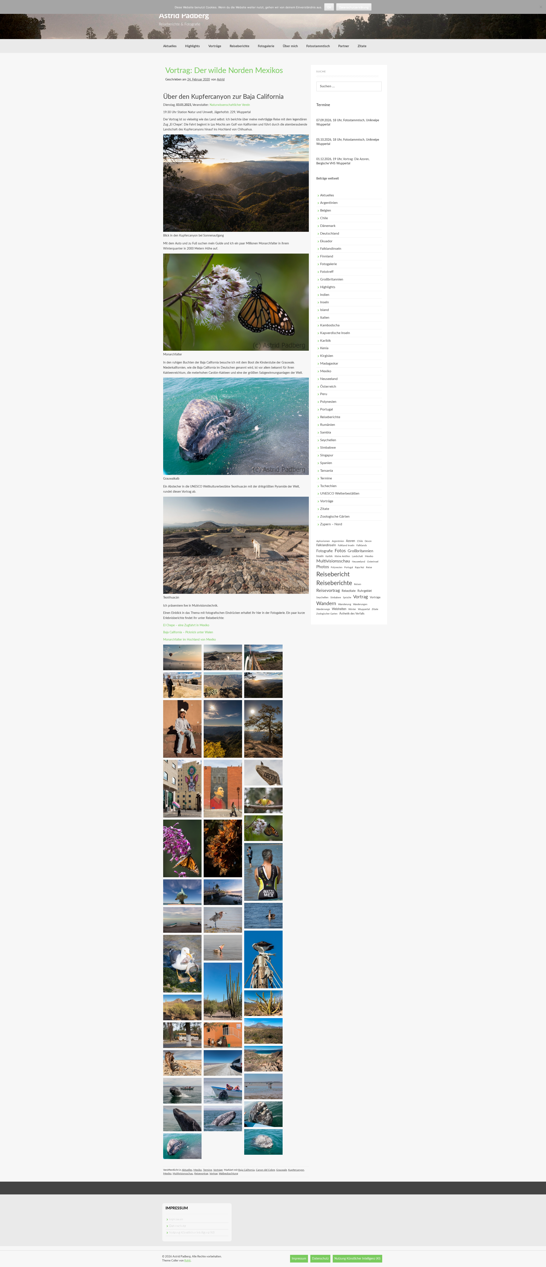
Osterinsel (372, 561)
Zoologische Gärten (335, 516)
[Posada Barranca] (263, 684)
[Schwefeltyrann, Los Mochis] (263, 800)
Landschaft (357, 556)
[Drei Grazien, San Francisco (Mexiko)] (223, 1034)
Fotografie (324, 551)
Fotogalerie (266, 46)
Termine (207, 1170)
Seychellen (328, 440)
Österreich (328, 386)
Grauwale (281, 1170)
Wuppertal (364, 609)
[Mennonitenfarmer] (182, 684)
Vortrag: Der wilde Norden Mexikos (224, 70)
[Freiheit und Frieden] (263, 772)
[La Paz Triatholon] (263, 871)
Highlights (192, 46)
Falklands (361, 545)
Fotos (340, 551)
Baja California (246, 1170)
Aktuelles (170, 46)
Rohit (187, 1260)
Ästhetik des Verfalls (351, 613)
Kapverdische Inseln (335, 333)
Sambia (325, 432)
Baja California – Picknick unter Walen (188, 632)
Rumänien (327, 424)
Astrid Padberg (184, 16)
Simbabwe (328, 447)
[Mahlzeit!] (263, 959)
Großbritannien (331, 279)
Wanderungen (360, 604)
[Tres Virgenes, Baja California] (263, 1002)
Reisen (357, 584)
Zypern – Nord (331, 524)
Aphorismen (323, 541)
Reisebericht (333, 574)
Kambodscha (330, 325)
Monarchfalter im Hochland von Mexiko (189, 639)
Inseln (324, 302)
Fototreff (327, 271)
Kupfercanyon (296, 1170)
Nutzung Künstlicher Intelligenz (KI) (192, 1232)
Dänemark (327, 226)
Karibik (325, 340)
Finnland (326, 256)
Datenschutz (177, 1226)
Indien (324, 294)
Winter (352, 609)
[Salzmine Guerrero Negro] (223, 1062)
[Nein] (541, 7)
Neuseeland (329, 379)
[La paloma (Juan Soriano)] (182, 891)
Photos (322, 567)
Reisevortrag (201, 1173)
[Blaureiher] (223, 919)
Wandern (326, 603)
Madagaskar (329, 363)
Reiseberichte (239, 46)
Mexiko (197, 1170)
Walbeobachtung (228, 1173)
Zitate (362, 46)
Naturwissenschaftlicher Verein (230, 105)
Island (324, 310)
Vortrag (213, 1173)
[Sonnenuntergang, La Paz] (182, 919)
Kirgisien (326, 356)
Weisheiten (339, 609)
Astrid (221, 79)
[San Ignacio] (182, 1034)
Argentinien (329, 202)
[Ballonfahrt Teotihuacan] (182, 657)
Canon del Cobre (265, 1170)
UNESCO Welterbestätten (339, 493)
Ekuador (326, 241)
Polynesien (328, 401)
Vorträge (214, 46)
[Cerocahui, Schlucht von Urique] (223, 684)
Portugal (326, 409)
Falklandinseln (330, 248)
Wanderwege (323, 609)
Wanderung (344, 604)
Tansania (326, 470)
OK (329, 7)
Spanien (326, 463)
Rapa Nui (359, 567)
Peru (323, 394)
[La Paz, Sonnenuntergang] (223, 891)
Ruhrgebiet (364, 591)
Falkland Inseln (346, 545)
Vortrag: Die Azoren (356, 159)
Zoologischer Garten (326, 614)
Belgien (325, 210)
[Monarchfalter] (263, 827)
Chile (324, 218)
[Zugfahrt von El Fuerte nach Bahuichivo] (263, 657)
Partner (343, 46)
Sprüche (347, 597)
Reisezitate (349, 591)
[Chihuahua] (182, 788)
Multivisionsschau (183, 1173)
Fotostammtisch (318, 46)
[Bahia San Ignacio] (182, 1062)
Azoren (350, 541)
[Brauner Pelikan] (263, 915)
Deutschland (329, 233)
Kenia (324, 348)
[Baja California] (223, 991)
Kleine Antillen (342, 556)
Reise (369, 567)
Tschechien (328, 486)
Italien (324, 317)
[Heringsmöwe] (182, 963)
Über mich (290, 46)
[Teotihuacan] (223, 657)
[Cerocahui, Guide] (182, 728)
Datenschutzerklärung (354, 7)
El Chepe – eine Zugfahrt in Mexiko (186, 625)
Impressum (176, 1219)
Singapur (326, 455)
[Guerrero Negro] (263, 1141)
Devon (368, 541)
